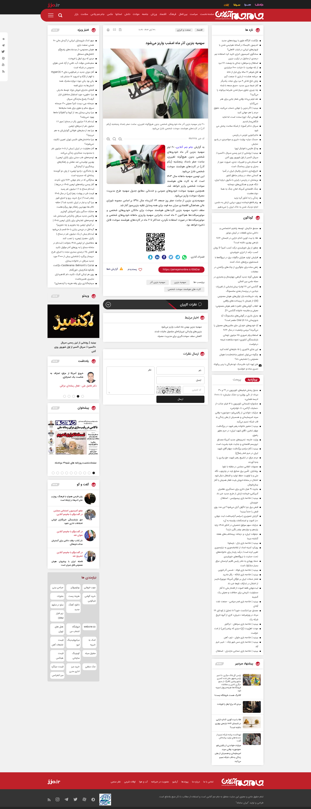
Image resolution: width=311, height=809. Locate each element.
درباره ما (196, 782)
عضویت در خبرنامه (160, 782)
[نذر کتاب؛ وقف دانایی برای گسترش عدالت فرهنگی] (90, 538)
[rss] (3, 72)
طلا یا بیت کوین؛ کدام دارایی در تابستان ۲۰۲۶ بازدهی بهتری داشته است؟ (228, 723)
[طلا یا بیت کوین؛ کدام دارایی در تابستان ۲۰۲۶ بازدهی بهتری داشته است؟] (251, 723)
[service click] (226, 5)
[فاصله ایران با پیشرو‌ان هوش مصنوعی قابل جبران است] (90, 559)
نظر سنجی (116, 782)
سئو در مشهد (57, 605)
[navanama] (259, 5)
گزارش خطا (112, 269)
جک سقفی (90, 667)
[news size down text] (120, 139)
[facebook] (164, 257)
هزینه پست (73, 596)
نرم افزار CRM (59, 616)
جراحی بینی (57, 588)
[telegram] (3, 46)
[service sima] (237, 5)
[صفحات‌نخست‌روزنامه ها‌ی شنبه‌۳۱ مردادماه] (73, 437)
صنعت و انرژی (184, 30)
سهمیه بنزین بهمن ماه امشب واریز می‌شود (181, 327)
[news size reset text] (114, 139)
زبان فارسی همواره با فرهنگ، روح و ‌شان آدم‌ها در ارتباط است (67, 498)
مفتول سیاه (90, 653)
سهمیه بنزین (180, 282)
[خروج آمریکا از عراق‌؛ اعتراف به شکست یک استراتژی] (97, 377)
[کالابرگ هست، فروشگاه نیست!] (251, 685)
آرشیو (175, 782)
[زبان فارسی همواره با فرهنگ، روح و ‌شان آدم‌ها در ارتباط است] (90, 498)
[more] (219, 663)
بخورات (60, 596)
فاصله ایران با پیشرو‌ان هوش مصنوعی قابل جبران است (67, 563)
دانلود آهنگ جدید (73, 607)
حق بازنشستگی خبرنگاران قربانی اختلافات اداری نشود (67, 521)
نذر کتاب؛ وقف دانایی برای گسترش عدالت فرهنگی (67, 542)
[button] (82, 396)
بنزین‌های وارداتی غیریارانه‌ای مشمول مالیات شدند (178, 332)
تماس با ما (208, 782)
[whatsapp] (184, 257)
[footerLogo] (242, 782)
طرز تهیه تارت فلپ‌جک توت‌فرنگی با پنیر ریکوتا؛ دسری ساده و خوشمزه (236, 366)
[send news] (114, 30)
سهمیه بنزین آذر (157, 282)
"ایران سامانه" (242, 803)
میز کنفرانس (57, 675)
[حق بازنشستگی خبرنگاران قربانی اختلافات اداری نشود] (90, 517)
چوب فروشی (90, 588)
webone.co (90, 627)
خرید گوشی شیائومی (90, 598)
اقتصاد (199, 30)
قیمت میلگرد (57, 667)
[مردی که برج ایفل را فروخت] (251, 707)
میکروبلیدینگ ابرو (73, 642)
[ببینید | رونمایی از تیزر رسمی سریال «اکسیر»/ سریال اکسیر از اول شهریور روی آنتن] (73, 321)
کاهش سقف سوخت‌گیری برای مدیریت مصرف (179, 336)
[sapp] (3, 65)
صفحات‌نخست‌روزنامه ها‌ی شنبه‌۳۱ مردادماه (75, 463)
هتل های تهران (59, 629)
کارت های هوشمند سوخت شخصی (184, 289)
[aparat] (3, 59)
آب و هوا (143, 782)
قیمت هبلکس (59, 655)
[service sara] (247, 5)
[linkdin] (157, 257)
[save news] (120, 30)
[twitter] (3, 52)
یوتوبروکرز (75, 588)
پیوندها (184, 782)
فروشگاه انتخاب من (74, 629)
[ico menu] (51, 15)
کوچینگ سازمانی (75, 655)
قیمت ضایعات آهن (57, 642)
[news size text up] (108, 139)
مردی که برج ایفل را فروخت (229, 704)
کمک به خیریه (92, 642)
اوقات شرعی (130, 782)
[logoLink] (239, 15)
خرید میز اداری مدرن (74, 669)
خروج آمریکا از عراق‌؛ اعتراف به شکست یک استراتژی (72, 375)
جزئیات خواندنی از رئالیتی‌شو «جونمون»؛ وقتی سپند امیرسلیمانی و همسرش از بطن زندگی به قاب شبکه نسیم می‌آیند (228, 753)
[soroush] (150, 257)
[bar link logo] (54, 6)
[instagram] (3, 40)
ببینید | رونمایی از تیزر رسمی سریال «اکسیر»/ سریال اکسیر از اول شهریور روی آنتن (75, 347)
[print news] (108, 30)
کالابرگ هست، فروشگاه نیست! (228, 695)
